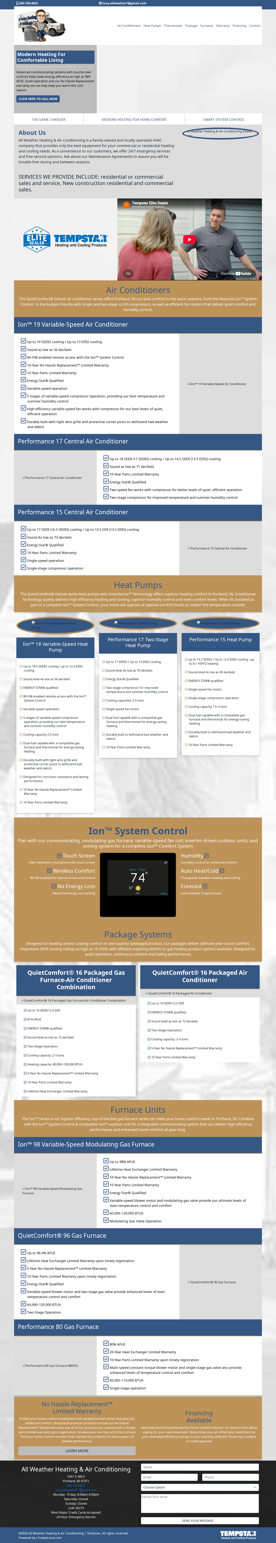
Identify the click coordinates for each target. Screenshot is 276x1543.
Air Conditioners (129, 26)
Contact (254, 26)
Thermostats (173, 26)
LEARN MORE (77, 1450)
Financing (239, 26)
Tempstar (93, 1533)
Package (191, 26)
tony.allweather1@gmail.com (124, 3)
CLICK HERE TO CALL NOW (38, 90)
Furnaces (206, 26)
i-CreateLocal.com (49, 1538)
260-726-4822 (28, 3)
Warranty (223, 26)
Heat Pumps (152, 26)
